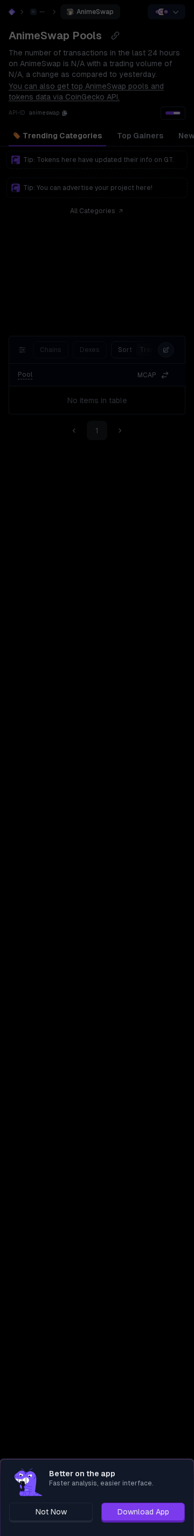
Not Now (51, 1511)
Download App (143, 1511)
